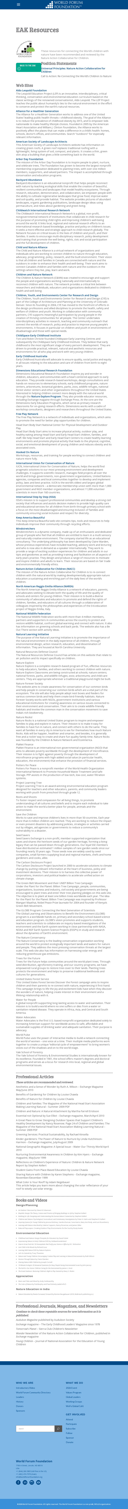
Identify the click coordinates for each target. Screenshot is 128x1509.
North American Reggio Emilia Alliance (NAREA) (44, 586)
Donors (19, 1406)
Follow (69, 1433)
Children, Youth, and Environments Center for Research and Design (57, 295)
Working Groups (74, 1401)
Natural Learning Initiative (32, 634)
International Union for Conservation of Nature (45, 463)
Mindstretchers (25, 528)
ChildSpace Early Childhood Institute (38, 335)
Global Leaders (73, 1397)
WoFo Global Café (75, 1406)
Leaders (20, 1397)
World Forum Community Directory (33, 1392)
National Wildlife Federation (33, 613)
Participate (71, 1424)
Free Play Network (27, 414)
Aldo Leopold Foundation (31, 90)
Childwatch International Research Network (43, 210)
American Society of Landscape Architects (41, 141)
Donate (69, 1442)
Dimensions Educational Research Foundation (44, 370)
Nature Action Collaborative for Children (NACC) (45, 568)
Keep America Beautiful (30, 517)
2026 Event (71, 1387)
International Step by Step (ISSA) (36, 497)
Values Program (73, 1392)
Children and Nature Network (34, 274)
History (19, 1401)
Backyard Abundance (29, 180)
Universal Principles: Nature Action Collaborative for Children (73, 70)
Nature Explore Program (46, 396)
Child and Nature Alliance (31, 247)
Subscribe (71, 1428)
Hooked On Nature (27, 452)
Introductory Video (25, 1387)
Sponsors (20, 1410)
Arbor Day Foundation (29, 159)
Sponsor (70, 1437)
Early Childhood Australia (31, 356)
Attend (69, 1419)
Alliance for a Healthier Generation (37, 111)
